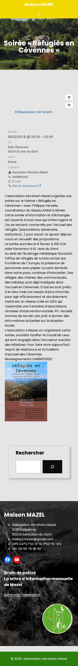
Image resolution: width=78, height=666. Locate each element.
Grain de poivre (20, 572)
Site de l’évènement (24, 186)
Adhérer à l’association (22, 594)
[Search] (52, 466)
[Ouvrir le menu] (39, 14)
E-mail (15, 181)
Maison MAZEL (39, 4)
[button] (69, 105)
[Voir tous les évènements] (69, 97)
